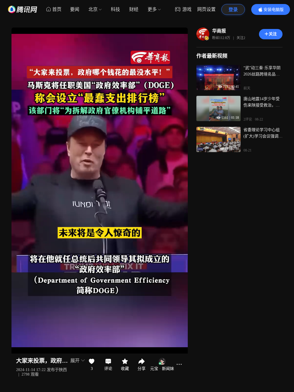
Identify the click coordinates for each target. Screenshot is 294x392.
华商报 (219, 30)
